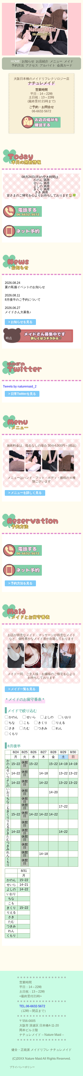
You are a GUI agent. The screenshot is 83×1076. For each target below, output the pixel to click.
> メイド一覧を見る (22, 689)
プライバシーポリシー (22, 1067)
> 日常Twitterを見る (22, 393)
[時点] (39, 343)
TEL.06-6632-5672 (32, 1006)
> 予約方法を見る (20, 583)
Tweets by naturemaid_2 (19, 386)
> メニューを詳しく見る (25, 492)
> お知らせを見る (20, 322)
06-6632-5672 (41, 111)
